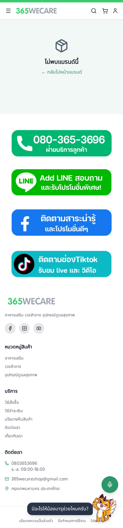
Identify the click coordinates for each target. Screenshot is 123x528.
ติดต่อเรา (12, 427)
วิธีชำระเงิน (14, 411)
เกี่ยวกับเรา (14, 436)
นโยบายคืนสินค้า (19, 419)
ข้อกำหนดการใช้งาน (72, 520)
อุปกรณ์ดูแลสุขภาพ (21, 375)
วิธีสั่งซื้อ (12, 402)
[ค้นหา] (93, 10)
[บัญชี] (115, 11)
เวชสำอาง (13, 366)
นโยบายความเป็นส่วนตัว (36, 520)
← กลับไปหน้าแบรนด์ (61, 72)
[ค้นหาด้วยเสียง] (110, 484)
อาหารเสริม (14, 358)
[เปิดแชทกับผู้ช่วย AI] (104, 508)
